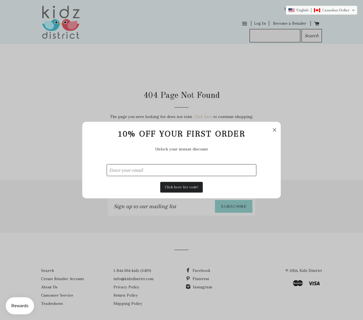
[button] (321, 10)
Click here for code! (181, 187)
